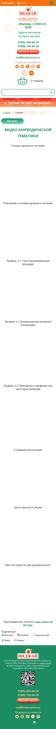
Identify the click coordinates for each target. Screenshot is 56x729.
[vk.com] (17, 66)
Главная (6, 112)
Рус (24, 73)
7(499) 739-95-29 (28, 46)
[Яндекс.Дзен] (33, 66)
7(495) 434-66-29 (28, 42)
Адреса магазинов (29, 32)
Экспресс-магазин (29, 36)
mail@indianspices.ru (28, 57)
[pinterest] (38, 66)
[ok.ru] (27, 66)
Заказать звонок (28, 51)
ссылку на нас (45, 663)
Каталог (12, 121)
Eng (31, 73)
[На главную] (28, 15)
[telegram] (22, 66)
